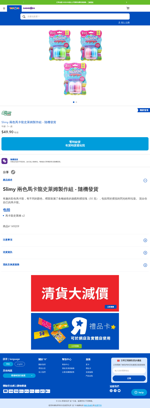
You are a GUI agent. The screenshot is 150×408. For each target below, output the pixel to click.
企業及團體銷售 (68, 372)
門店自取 (89, 376)
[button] (23, 2)
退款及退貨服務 (68, 368)
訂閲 (129, 378)
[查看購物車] (128, 8)
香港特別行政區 (18, 375)
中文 (8, 364)
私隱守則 (98, 405)
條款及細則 (88, 405)
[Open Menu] (4, 8)
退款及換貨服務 (11, 264)
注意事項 (7, 239)
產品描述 (7, 179)
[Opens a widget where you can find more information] (139, 392)
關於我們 (42, 364)
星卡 (87, 364)
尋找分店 (42, 368)
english (20, 364)
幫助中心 (65, 364)
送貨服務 (89, 372)
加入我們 (42, 372)
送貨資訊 (7, 252)
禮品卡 (88, 368)
